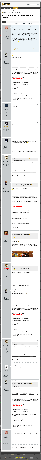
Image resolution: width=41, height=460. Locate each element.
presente (21, 48)
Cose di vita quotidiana (17, 12)
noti (14, 48)
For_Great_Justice (6, 235)
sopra (31, 48)
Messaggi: (5, 38)
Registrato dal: (6, 36)
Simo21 (6, 369)
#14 (37, 431)
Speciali (12, 12)
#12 (37, 365)
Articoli (4, 8)
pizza (18, 48)
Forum (15, 8)
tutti (34, 48)
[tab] (4, 22)
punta (25, 48)
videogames (14, 49)
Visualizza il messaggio (29, 158)
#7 (37, 181)
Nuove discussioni (5, 10)
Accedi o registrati (36, 0)
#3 (37, 104)
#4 (37, 122)
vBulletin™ (20, 457)
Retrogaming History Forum (7, 12)
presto (23, 48)
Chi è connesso (21, 10)
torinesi (33, 48)
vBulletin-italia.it (24, 458)
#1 (37, 26)
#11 (37, 340)
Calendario (32, 10)
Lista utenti (27, 10)
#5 (37, 139)
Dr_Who (6, 143)
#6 (37, 156)
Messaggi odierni (13, 10)
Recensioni (9, 8)
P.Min (6, 108)
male (13, 48)
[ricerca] (38, 4)
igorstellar (6, 57)
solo (29, 48)
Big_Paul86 (6, 126)
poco (19, 48)
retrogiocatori (27, 48)
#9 (37, 264)
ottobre (16, 48)
